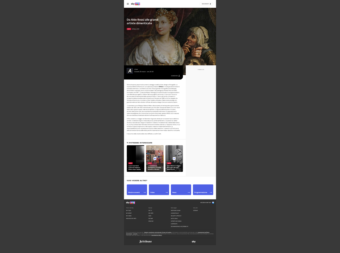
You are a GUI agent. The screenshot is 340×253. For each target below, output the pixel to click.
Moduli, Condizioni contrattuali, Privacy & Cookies (158, 232)
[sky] (194, 242)
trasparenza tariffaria (203, 232)
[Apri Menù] (129, 4)
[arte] (136, 4)
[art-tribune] (145, 241)
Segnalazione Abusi (156, 235)
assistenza (129, 233)
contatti (135, 233)
